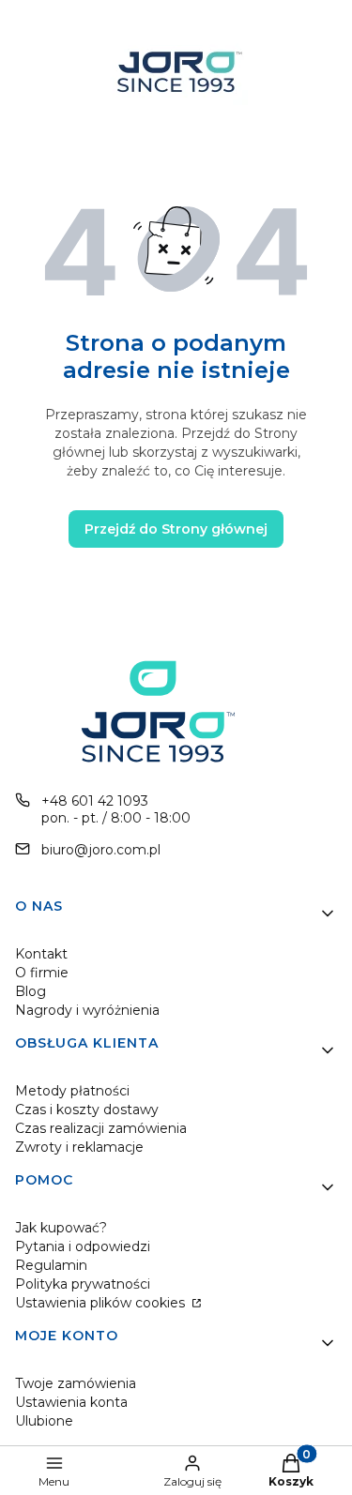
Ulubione (44, 1420)
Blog (30, 991)
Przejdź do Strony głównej (176, 529)
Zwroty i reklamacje (79, 1147)
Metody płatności (72, 1090)
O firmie (42, 972)
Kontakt (41, 953)
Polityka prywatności (82, 1284)
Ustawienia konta (71, 1402)
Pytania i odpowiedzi (82, 1246)
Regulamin (51, 1265)
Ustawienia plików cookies (102, 1302)
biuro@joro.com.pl (101, 849)
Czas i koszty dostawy (87, 1109)
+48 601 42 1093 (94, 801)
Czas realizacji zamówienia (101, 1128)
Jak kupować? (61, 1227)
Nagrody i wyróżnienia (87, 1010)
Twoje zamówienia (75, 1383)
